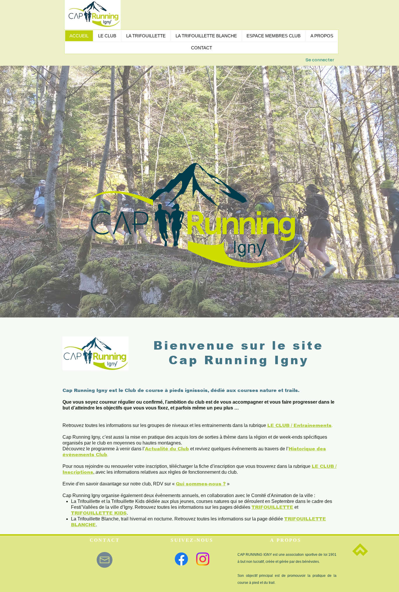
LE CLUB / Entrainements (299, 425)
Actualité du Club (167, 448)
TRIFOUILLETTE (272, 507)
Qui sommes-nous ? (201, 483)
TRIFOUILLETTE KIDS (99, 513)
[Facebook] (181, 559)
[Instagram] (202, 559)
